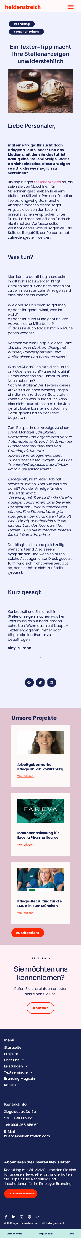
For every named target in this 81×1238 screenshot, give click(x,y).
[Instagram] (21, 1217)
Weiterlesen (25, 776)
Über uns (11, 1059)
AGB (71, 1233)
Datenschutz (14, 1233)
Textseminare (16, 1072)
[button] (29, 682)
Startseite (12, 1047)
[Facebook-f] (6, 1217)
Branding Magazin (19, 1078)
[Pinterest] (29, 1217)
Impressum (48, 1233)
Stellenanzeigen (47, 181)
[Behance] (37, 1217)
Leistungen (13, 1066)
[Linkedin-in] (14, 1217)
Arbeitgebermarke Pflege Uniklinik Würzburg (40, 767)
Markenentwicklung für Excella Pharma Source (38, 835)
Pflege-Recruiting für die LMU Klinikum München (39, 903)
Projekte (11, 1053)
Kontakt (11, 1084)
